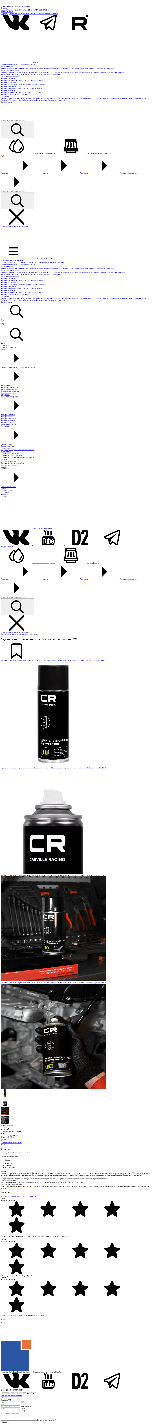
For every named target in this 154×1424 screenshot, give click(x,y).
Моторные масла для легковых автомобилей (42, 68)
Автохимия (5, 96)
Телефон (24, 1411)
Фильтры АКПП (7, 94)
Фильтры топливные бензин (11, 88)
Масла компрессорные (9, 74)
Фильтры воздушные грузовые (12, 84)
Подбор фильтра (93, 153)
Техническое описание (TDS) (11, 1143)
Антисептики (6, 452)
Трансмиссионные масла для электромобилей (109, 72)
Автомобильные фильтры (10, 76)
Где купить (24, 14)
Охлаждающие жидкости (26, 74)
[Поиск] (17, 129)
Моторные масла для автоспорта (104, 68)
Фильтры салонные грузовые (11, 80)
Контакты (54, 14)
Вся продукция (6, 102)
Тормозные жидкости (43, 74)
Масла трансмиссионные (10, 70)
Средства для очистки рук (57, 100)
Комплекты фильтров (20, 94)
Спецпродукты (33, 98)
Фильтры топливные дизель (32, 88)
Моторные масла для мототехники (13, 68)
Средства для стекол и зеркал (102, 98)
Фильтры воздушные (8, 82)
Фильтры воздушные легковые (34, 84)
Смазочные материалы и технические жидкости (18, 64)
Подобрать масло (7, 226)
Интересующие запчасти (46, 1420)
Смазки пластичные (20, 98)
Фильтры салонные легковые (32, 80)
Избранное (36, 528)
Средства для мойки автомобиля (36, 100)
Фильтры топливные (8, 86)
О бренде (4, 14)
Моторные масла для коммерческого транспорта (75, 68)
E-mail (23, 1409)
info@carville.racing (7, 547)
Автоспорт (103, 153)
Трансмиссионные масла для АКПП (14, 72)
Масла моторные (7, 66)
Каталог (35, 258)
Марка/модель (26, 1406)
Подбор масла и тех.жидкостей (43, 153)
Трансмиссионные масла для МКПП (40, 72)
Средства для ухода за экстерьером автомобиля (56, 98)
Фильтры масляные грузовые (11, 92)
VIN (23, 1404)
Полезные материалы (36, 14)
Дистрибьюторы (14, 14)
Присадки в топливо (16, 100)
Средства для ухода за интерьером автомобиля (129, 98)
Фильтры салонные (8, 78)
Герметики (5, 100)
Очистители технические (82, 98)
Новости (47, 14)
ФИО (23, 1402)
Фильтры (13, 347)
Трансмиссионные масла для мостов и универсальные (73, 72)
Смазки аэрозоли (7, 98)
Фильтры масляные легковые (32, 92)
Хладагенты (55, 74)
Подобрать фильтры (21, 226)
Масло (5, 347)
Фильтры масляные (8, 90)
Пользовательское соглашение (11, 1396)
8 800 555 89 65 (46, 528)
